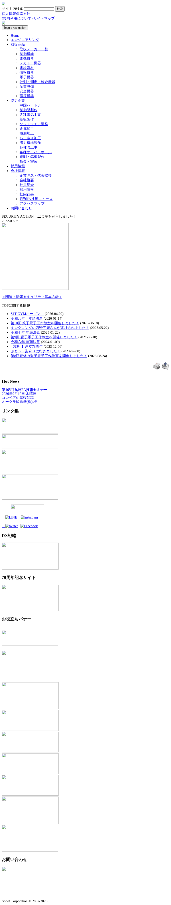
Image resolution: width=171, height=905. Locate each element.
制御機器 (27, 54)
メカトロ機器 (30, 63)
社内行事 (27, 194)
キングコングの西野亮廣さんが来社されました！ (50, 328)
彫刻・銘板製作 (32, 157)
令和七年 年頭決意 (25, 332)
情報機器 (27, 72)
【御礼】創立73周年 (27, 346)
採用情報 (18, 166)
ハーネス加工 (30, 138)
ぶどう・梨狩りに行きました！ (36, 351)
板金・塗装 (28, 161)
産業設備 (27, 86)
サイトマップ (44, 18)
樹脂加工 (27, 133)
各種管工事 (28, 147)
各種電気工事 (30, 114)
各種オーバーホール (36, 152)
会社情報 (18, 171)
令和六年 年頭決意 (25, 342)
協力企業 (18, 100)
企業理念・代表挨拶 (36, 175)
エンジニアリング (25, 40)
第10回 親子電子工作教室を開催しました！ (45, 323)
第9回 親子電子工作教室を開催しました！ (44, 337)
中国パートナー (32, 105)
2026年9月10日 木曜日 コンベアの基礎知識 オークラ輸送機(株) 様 (24, 396)
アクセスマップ (32, 203)
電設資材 (27, 68)
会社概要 (27, 180)
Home (15, 35)
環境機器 (27, 96)
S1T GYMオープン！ (27, 314)
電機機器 (27, 58)
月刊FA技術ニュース (36, 199)
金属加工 (27, 129)
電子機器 (27, 77)
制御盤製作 (28, 110)
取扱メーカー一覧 (34, 49)
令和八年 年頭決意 (27, 318)
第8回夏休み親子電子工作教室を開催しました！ (49, 356)
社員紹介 (27, 185)
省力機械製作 (30, 143)
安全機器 (27, 91)
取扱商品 (18, 44)
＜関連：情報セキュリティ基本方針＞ (32, 297)
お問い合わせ (21, 208)
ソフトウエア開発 (34, 124)
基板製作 (27, 119)
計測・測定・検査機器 (37, 82)
